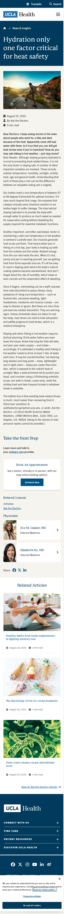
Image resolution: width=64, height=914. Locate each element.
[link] (14, 570)
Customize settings (32, 896)
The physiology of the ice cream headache (32, 700)
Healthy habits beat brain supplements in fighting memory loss (30, 637)
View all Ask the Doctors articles (39, 786)
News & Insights (21, 28)
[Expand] (57, 822)
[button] (34, 4)
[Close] (59, 878)
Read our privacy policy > (44, 889)
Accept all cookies (32, 905)
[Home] (4, 28)
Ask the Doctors (12, 508)
